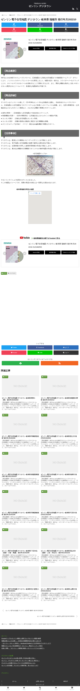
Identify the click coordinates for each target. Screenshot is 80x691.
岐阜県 (4, 273)
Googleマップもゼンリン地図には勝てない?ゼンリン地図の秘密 (21, 638)
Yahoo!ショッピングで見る (69, 48)
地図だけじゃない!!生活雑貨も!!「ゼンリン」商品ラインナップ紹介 (22, 646)
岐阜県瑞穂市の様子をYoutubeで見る (47, 238)
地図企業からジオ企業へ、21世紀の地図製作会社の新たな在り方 (21, 641)
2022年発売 (12, 273)
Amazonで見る (36, 48)
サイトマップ (40, 684)
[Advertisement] (20, 290)
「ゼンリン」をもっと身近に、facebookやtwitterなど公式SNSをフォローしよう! (26, 643)
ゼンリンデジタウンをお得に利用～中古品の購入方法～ (18, 658)
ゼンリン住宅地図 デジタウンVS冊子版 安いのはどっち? (19, 665)
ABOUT (65, 681)
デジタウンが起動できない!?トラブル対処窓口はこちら (18, 663)
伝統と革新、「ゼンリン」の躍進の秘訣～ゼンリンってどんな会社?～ (23, 648)
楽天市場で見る (52, 48)
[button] (74, 367)
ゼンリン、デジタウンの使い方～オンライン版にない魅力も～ (20, 660)
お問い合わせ (40, 681)
